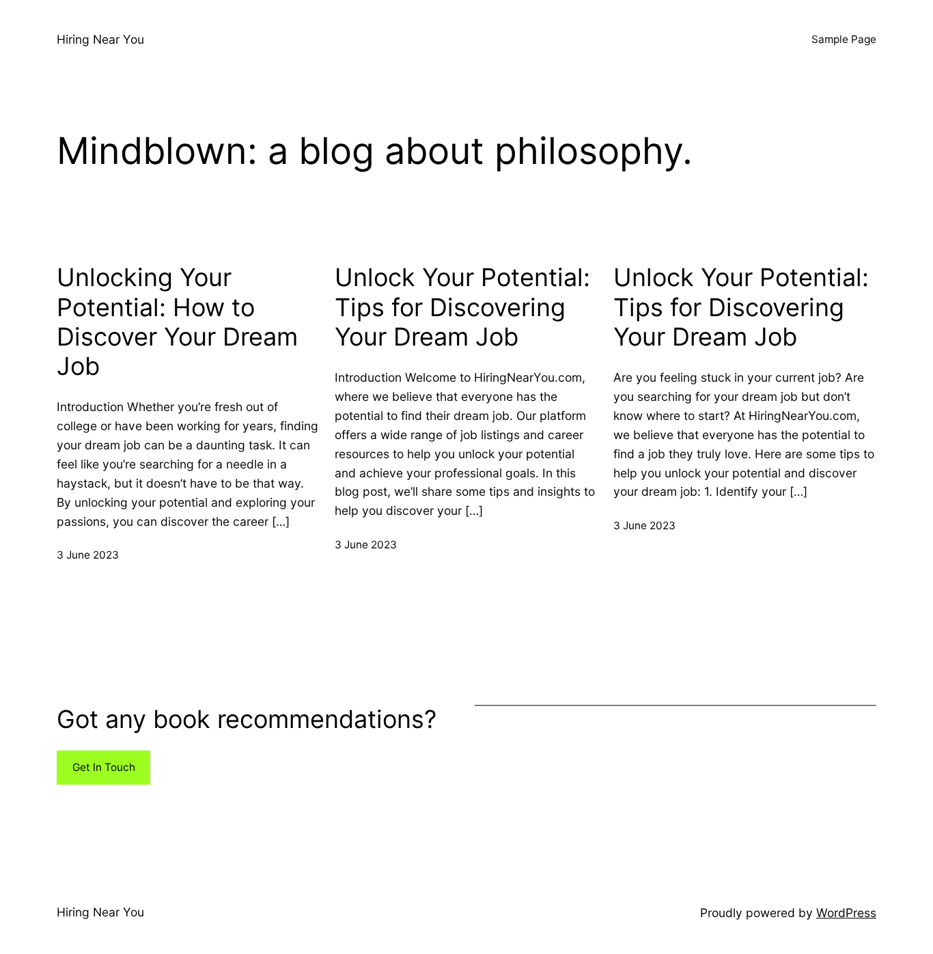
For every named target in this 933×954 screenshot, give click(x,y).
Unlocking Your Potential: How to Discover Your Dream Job (177, 322)
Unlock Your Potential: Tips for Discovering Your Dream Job (462, 307)
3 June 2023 (88, 554)
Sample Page (843, 39)
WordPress (846, 913)
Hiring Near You (100, 39)
